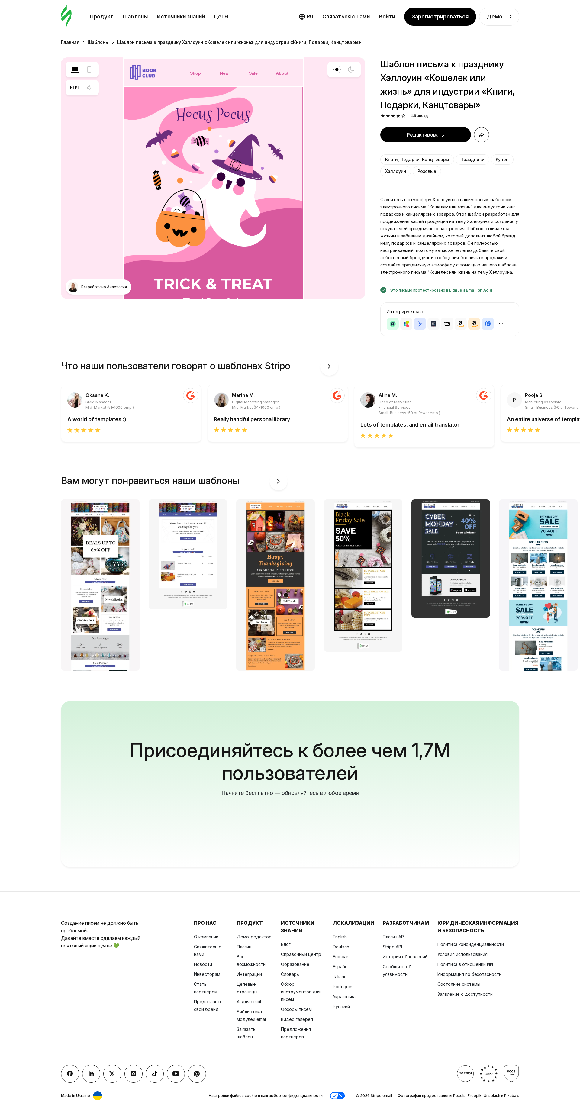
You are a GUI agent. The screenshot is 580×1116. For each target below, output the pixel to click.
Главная (70, 42)
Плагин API (394, 936)
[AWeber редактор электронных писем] (488, 324)
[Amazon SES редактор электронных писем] (474, 324)
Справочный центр (301, 954)
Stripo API (392, 946)
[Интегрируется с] (501, 324)
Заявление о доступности (465, 994)
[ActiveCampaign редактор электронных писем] (420, 324)
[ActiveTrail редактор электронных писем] (433, 324)
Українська (344, 996)
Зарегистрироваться (440, 16)
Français (341, 956)
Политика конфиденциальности (470, 944)
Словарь (290, 974)
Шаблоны (135, 16)
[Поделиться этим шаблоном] (481, 134)
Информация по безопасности (469, 974)
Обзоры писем (296, 1009)
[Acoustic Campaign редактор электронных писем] (393, 324)
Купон (502, 159)
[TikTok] (155, 1074)
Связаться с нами (346, 16)
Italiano (340, 976)
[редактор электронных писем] (66, 16)
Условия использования (462, 954)
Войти (387, 16)
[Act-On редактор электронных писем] (406, 324)
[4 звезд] (398, 116)
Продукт (102, 16)
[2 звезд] (388, 116)
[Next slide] (329, 366)
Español (341, 966)
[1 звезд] (382, 116)
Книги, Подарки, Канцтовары (417, 159)
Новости (203, 964)
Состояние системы (458, 984)
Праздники (472, 159)
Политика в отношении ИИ (465, 964)
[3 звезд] (393, 116)
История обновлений (405, 956)
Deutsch (341, 946)
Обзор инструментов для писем (301, 992)
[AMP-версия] (89, 87)
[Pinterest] (197, 1074)
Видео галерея (297, 1019)
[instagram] (133, 1074)
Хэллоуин (395, 171)
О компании (206, 936)
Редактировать (425, 135)
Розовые (426, 171)
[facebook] (70, 1074)
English (340, 936)
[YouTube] (176, 1074)
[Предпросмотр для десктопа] (75, 69)
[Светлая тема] (337, 69)
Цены (221, 16)
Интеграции (249, 974)
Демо (494, 16)
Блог (286, 944)
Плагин (244, 946)
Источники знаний (181, 16)
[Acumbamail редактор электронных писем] (447, 324)
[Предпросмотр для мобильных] (89, 69)
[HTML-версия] (75, 87)
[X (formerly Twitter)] (112, 1074)
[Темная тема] (351, 69)
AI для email (249, 1001)
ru (310, 16)
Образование (295, 964)
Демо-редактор (254, 936)
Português (343, 986)
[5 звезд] (403, 116)
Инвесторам (207, 974)
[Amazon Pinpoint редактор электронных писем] (461, 324)
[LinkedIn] (91, 1074)
